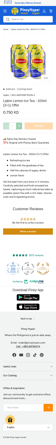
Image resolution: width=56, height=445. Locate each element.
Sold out (38, 125)
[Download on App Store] (28, 306)
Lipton (6, 95)
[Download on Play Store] (28, 297)
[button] (51, 11)
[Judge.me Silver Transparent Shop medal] (28, 268)
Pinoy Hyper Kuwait (18, 437)
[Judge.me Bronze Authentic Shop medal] (43, 268)
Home (5, 29)
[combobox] (28, 19)
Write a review (28, 231)
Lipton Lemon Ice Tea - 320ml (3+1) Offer (28, 29)
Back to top (26, 318)
